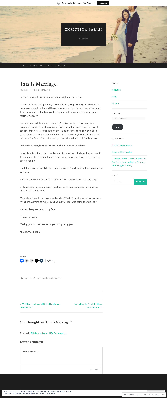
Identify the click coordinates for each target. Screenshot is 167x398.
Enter (117, 127)
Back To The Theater (122, 152)
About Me (37, 65)
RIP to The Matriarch (122, 145)
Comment (94, 370)
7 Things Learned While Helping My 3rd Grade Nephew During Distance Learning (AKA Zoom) (128, 162)
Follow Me (117, 114)
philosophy (56, 278)
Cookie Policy (50, 394)
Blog (50, 65)
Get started (103, 3)
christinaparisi (42, 90)
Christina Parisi (83, 29)
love (39, 278)
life (34, 278)
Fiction (61, 65)
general (28, 278)
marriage (46, 278)
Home (25, 65)
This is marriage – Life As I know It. (48, 333)
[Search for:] (129, 182)
